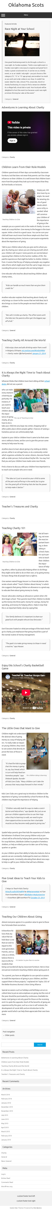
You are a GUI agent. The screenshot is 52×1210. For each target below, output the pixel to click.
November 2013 (7, 1111)
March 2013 (5, 1131)
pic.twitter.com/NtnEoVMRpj (33, 351)
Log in (3, 1174)
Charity (12, 157)
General (15, 99)
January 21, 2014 (39, 353)
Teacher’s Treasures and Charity (20, 506)
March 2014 (5, 1094)
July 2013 (4, 1115)
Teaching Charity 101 (13, 528)
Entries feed (5, 1178)
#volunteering (39, 895)
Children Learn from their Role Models (24, 167)
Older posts (8, 1035)
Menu (26, 15)
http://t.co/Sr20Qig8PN (14, 892)
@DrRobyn (28, 895)
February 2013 (6, 1136)
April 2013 (5, 1127)
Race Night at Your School (19, 28)
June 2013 (5, 1119)
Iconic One (14, 1208)
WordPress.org (6, 1186)
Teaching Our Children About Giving (22, 916)
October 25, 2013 (38, 898)
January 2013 (6, 1140)
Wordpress (37, 1208)
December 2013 (7, 1107)
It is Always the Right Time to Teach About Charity (19, 1070)
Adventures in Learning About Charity (23, 107)
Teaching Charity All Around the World (24, 340)
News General (6, 1161)
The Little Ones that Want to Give (21, 728)
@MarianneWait (33, 892)
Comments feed (7, 1182)
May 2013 (4, 1123)
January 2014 (6, 1103)
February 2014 (6, 1099)
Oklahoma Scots (26, 4)
